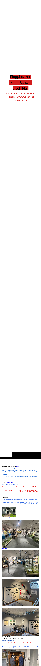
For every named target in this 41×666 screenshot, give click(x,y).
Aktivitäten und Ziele (9, 482)
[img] (20, 232)
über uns (17, 466)
